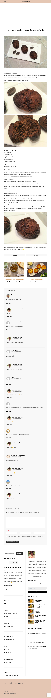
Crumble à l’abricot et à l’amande (39, 633)
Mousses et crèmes (9, 636)
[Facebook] (10, 562)
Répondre (8, 303)
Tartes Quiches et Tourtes (11, 675)
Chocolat (6, 610)
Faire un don (8, 585)
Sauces (6, 669)
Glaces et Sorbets (9, 629)
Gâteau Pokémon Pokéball (38, 642)
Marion (12, 481)
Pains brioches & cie (9, 639)
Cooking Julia (14, 430)
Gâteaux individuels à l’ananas (37, 281)
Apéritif (6, 597)
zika (12, 402)
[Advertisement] (25, 15)
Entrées (6, 616)
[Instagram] (13, 562)
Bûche (5, 603)
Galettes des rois (8, 620)
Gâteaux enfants (8, 626)
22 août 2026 (16, 283)
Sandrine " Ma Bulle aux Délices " (18, 455)
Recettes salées (8, 655)
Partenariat (7, 642)
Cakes (5, 606)
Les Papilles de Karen (25, 1)
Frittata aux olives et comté (38, 651)
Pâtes (5, 646)
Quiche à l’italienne (39, 600)
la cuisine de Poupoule (16, 321)
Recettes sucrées (20, 279)
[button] (24, 285)
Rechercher (6, 551)
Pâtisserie (6, 649)
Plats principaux (8, 652)
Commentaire (9, 516)
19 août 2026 (38, 283)
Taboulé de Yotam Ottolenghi (39, 610)
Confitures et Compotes (10, 279)
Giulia (12, 377)
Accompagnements (9, 593)
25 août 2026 (37, 601)
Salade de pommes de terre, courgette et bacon (40, 621)
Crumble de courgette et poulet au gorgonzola (41, 605)
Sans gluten (7, 662)
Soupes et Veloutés (9, 672)
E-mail (21, 530)
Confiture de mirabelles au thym (14, 281)
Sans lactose (7, 665)
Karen (11, 283)
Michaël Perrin (13, 693)
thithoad (13, 294)
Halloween (7, 633)
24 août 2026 (37, 607)
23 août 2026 (37, 612)
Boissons (6, 600)
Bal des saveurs (14, 350)
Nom (7, 530)
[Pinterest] (16, 562)
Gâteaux (32, 279)
